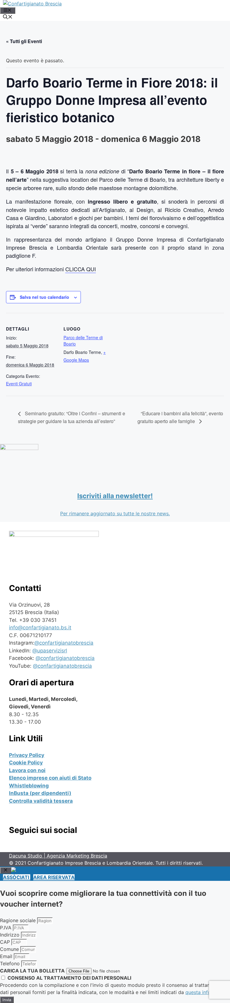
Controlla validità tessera (41, 801)
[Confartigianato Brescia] (32, 4)
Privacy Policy (26, 755)
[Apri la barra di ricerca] (8, 17)
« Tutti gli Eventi (24, 41)
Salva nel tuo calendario (44, 297)
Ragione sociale (18, 920)
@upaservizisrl (49, 651)
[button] (16, 877)
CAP (5, 942)
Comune (10, 949)
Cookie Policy (26, 763)
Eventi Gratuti (19, 384)
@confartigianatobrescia (63, 643)
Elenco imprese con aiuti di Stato (50, 778)
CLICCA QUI (80, 269)
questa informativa (206, 992)
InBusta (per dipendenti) (40, 793)
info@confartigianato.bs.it (40, 628)
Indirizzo (10, 935)
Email (7, 956)
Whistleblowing (29, 786)
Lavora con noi (27, 770)
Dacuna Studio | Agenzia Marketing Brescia (58, 856)
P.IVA (6, 928)
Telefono (10, 963)
